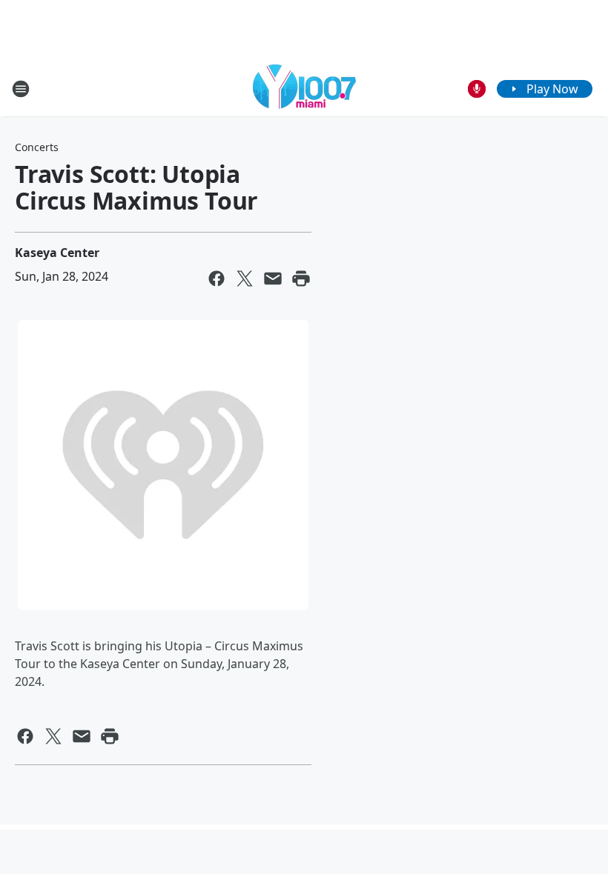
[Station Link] (304, 88)
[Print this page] (301, 278)
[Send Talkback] (477, 89)
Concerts (37, 147)
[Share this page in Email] (272, 278)
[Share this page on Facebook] (216, 278)
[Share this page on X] (244, 278)
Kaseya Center (57, 252)
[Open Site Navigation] (21, 89)
